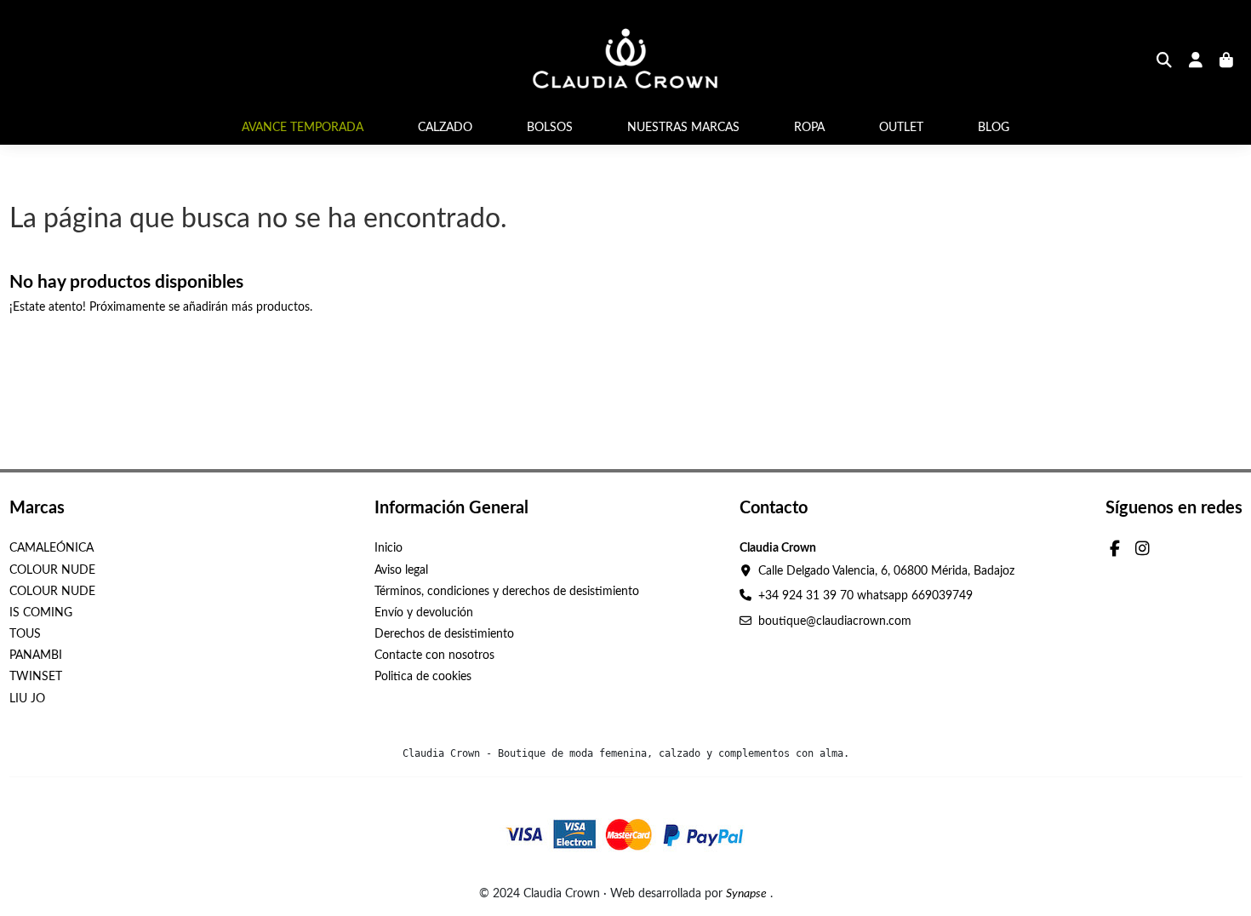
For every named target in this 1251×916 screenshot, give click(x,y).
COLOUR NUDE (52, 570)
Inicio (388, 548)
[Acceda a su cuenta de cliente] (1196, 62)
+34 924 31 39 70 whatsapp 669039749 (865, 596)
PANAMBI (35, 655)
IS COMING (40, 613)
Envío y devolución (423, 613)
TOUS (25, 634)
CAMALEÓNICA (51, 548)
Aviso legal (401, 570)
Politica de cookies (422, 677)
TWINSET (35, 677)
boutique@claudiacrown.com (834, 621)
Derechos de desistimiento (444, 634)
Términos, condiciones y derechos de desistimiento (506, 592)
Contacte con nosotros (434, 655)
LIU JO (27, 699)
